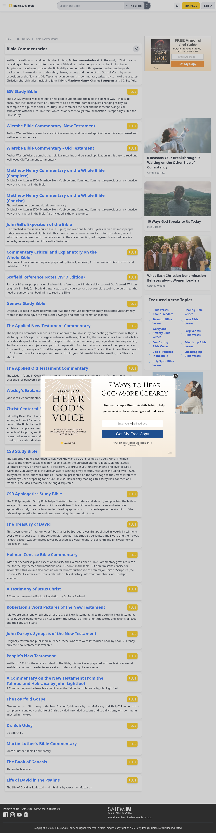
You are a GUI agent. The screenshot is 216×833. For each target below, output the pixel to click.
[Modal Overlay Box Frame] (108, 416)
